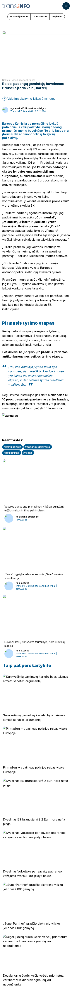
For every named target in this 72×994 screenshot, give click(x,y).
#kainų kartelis (12, 446)
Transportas (40, 16)
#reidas (27, 452)
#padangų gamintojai (37, 446)
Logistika (57, 16)
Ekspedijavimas (19, 16)
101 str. (32, 162)
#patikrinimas (12, 452)
